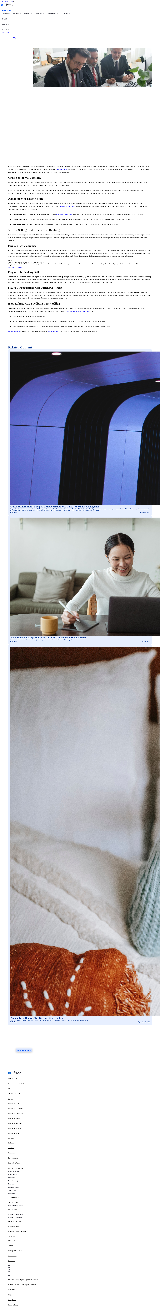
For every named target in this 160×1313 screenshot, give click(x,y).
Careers (10, 1246)
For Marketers (13, 1158)
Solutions (11, 1148)
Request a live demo (15, 331)
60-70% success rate (67, 206)
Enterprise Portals (14, 1226)
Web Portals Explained (15, 1214)
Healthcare (11, 1177)
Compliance (12, 1300)
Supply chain (12, 1190)
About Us (11, 1240)
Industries (11, 1153)
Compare (11, 1099)
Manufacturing (13, 1181)
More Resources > (14, 1197)
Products (11, 1139)
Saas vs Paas (12, 1210)
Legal (10, 1295)
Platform (11, 1143)
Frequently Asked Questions (17, 1231)
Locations (11, 1261)
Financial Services (13, 1171)
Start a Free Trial (14, 1163)
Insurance (11, 1184)
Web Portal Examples (15, 1217)
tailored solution (52, 331)
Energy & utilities (13, 1187)
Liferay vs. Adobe (14, 1103)
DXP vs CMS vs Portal (15, 1206)
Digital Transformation (16, 1168)
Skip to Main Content (7, 1)
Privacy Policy (13, 1305)
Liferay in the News (15, 1251)
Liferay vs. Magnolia (15, 1123)
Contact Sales (5, 32)
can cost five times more (64, 214)
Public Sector (12, 1174)
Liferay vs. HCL (13, 1133)
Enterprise (11, 1193)
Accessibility (12, 1290)
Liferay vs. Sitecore (14, 1118)
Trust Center (12, 1256)
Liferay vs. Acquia (14, 1128)
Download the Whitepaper (16, 267)
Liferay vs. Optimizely (15, 1108)
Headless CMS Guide (15, 1221)
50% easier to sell (62, 169)
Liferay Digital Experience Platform (79, 311)
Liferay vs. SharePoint (15, 1113)
